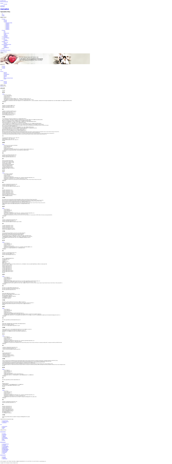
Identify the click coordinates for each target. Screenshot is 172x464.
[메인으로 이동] (1, 69)
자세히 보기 (4, 101)
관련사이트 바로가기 (3, 431)
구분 (1, 424)
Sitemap (3, 15)
